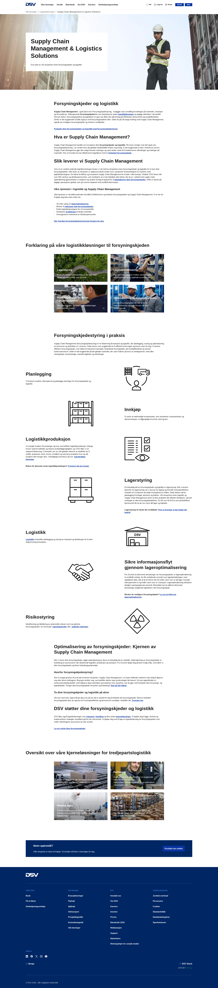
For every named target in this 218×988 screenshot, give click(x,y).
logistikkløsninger (126, 114)
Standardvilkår (159, 912)
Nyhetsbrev (115, 938)
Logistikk (30, 539)
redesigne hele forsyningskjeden (79, 206)
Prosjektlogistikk (75, 917)
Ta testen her (137, 700)
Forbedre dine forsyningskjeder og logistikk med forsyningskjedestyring (86, 129)
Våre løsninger (47, 5)
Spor (188, 4)
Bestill (179, 4)
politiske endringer (80, 627)
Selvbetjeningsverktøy (108, 5)
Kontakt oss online (174, 849)
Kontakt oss (115, 896)
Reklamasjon (116, 928)
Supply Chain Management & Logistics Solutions (78, 12)
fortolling (100, 716)
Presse (113, 917)
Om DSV (81, 5)
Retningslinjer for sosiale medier (124, 944)
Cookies (156, 906)
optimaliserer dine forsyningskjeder (130, 180)
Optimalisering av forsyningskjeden (135, 298)
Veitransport (73, 912)
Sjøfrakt (71, 906)
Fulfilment (120, 772)
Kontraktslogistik (75, 922)
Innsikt (60, 5)
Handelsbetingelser (161, 917)
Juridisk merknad (160, 896)
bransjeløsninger (123, 716)
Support (114, 933)
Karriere (91, 5)
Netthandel (63, 774)
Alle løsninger (31, 12)
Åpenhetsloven (159, 922)
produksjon (71, 212)
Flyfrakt (71, 901)
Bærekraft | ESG (117, 922)
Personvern (158, 901)
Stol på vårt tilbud (118, 685)
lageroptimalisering (79, 204)
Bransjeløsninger (75, 896)
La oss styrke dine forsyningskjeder (69, 728)
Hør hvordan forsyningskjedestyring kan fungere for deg (79, 221)
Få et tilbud (31, 901)
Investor (114, 912)
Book (28, 896)
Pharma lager (65, 805)
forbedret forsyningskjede (119, 153)
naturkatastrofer (59, 627)
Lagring (118, 805)
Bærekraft (70, 5)
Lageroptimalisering (126, 270)
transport (90, 716)
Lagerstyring (64, 270)
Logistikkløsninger (47, 12)
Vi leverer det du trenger (78, 466)
